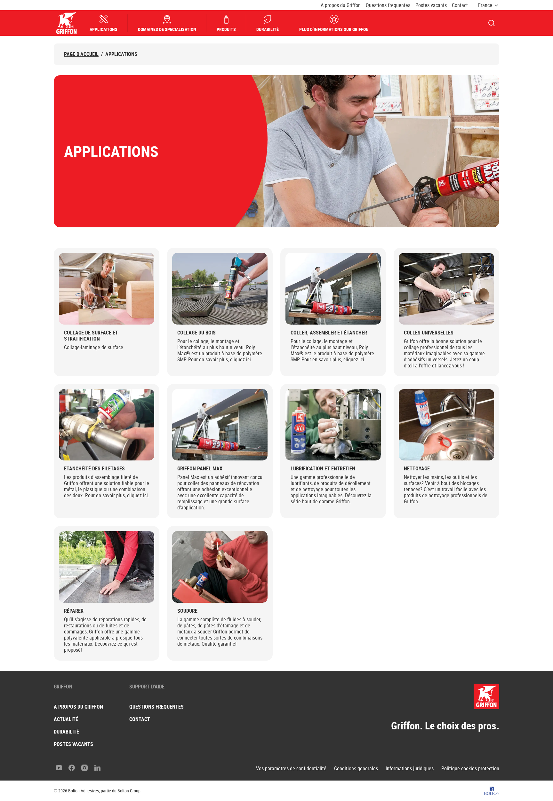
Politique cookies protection (470, 769)
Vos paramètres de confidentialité (291, 769)
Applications (103, 29)
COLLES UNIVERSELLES (428, 333)
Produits (226, 29)
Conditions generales (356, 769)
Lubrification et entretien (323, 469)
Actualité (66, 719)
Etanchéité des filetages (94, 469)
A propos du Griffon (341, 5)
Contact (460, 5)
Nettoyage (417, 469)
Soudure (187, 611)
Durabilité (267, 29)
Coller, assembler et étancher (329, 333)
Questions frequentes (388, 5)
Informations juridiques (410, 769)
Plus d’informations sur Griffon (334, 29)
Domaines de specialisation (167, 29)
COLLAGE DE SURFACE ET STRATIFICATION (91, 336)
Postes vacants (431, 5)
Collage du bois (196, 333)
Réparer (74, 611)
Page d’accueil (81, 54)
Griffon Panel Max (199, 469)
